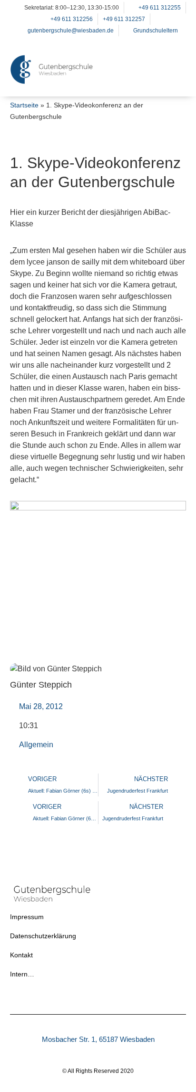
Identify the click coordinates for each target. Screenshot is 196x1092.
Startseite (24, 105)
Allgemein (36, 745)
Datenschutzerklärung (43, 936)
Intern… (22, 974)
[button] (174, 81)
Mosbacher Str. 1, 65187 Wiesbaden (98, 1039)
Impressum (27, 917)
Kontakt (21, 955)
